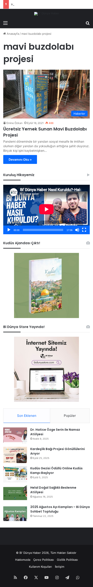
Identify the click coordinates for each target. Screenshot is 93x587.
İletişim (59, 566)
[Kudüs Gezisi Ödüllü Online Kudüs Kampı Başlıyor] (15, 474)
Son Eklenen (26, 416)
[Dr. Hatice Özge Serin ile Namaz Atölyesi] (15, 435)
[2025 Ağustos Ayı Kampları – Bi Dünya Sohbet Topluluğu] (15, 513)
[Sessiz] (77, 230)
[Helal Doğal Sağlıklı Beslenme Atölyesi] (15, 493)
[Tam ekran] (84, 230)
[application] (46, 209)
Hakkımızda (22, 559)
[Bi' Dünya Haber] (46, 13)
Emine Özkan (14, 123)
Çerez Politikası (43, 559)
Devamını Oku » (20, 159)
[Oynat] (9, 230)
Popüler (70, 416)
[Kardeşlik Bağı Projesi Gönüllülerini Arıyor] (15, 455)
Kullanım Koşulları (40, 566)
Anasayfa (12, 33)
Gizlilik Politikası (67, 559)
